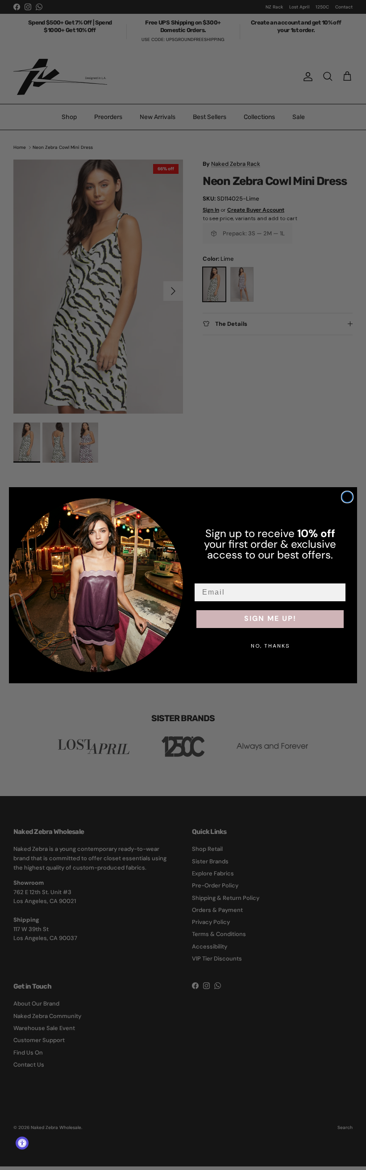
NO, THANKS (270, 645)
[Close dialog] (347, 497)
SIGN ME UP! (270, 619)
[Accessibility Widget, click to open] (22, 1143)
